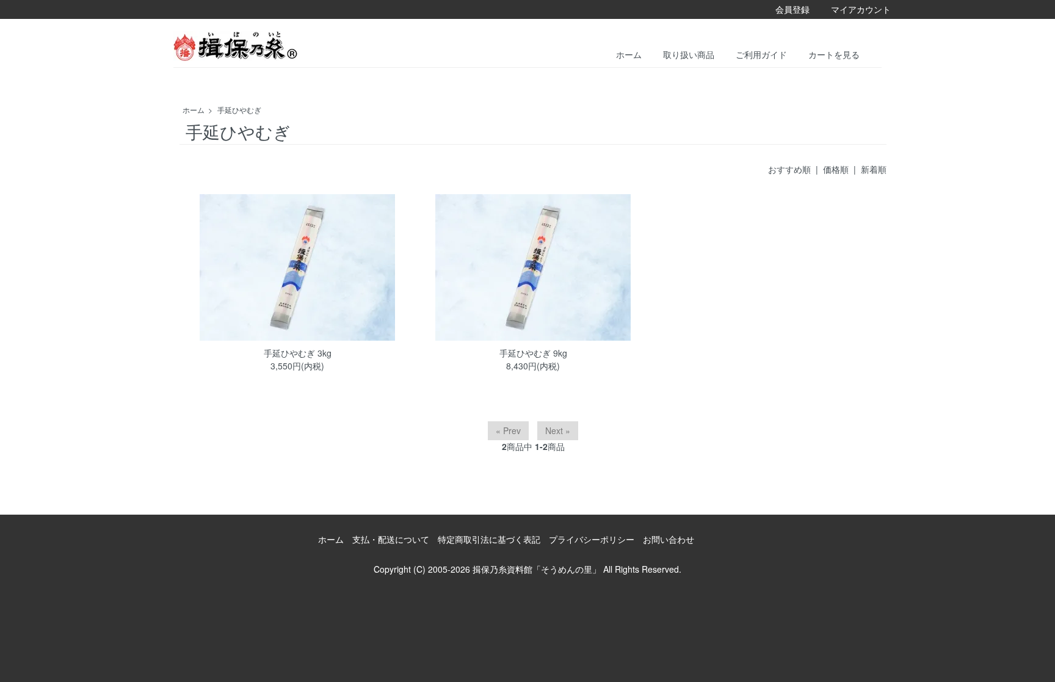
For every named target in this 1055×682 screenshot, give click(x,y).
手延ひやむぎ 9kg (533, 353)
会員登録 (792, 9)
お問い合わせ (668, 539)
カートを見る (834, 54)
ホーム (629, 54)
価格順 (836, 169)
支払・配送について (390, 539)
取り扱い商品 (688, 54)
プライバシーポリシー (591, 539)
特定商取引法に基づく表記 (489, 539)
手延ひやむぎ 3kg (298, 353)
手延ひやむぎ (239, 109)
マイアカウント (861, 9)
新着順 (873, 169)
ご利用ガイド (761, 54)
